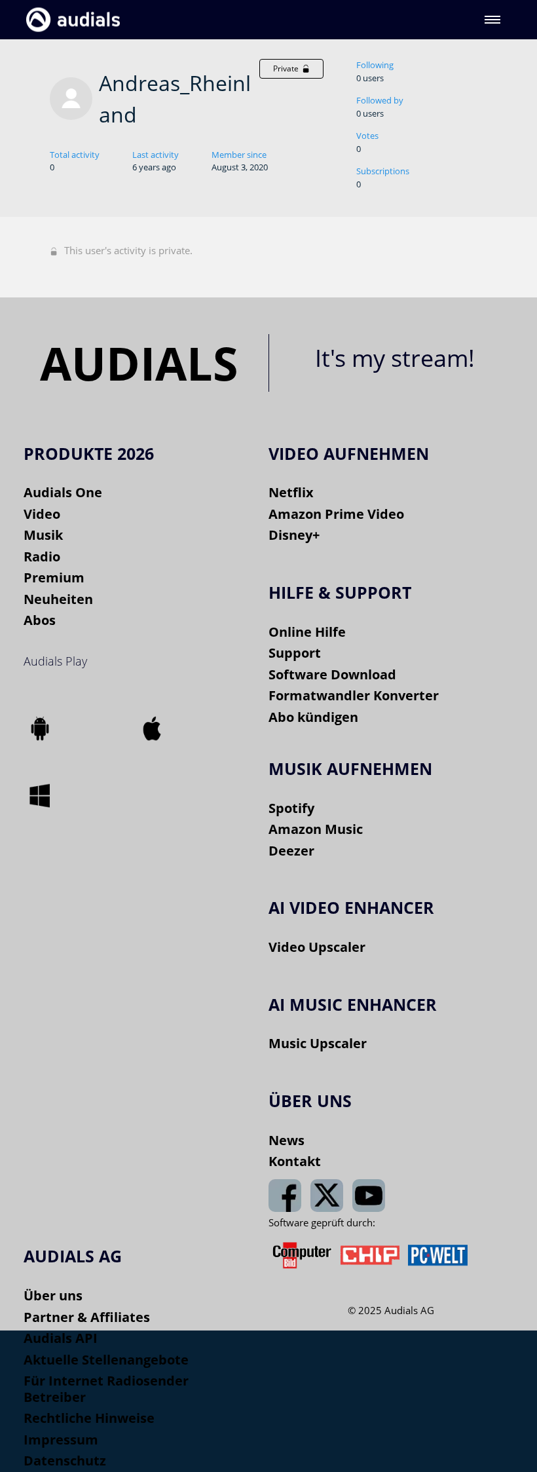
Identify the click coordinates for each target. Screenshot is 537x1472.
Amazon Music (315, 829)
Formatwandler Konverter (353, 695)
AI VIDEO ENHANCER (351, 907)
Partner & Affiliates (87, 1317)
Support (294, 653)
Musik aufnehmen (350, 768)
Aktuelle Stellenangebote (106, 1359)
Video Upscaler (316, 947)
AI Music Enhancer (352, 1004)
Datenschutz (65, 1460)
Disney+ (294, 535)
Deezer (291, 850)
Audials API (61, 1338)
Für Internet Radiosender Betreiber (106, 1389)
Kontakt (294, 1161)
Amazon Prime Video (336, 514)
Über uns (53, 1295)
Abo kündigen (313, 717)
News (286, 1140)
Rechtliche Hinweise (89, 1418)
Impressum (61, 1439)
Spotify (291, 808)
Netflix (291, 492)
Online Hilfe (307, 632)
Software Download (332, 674)
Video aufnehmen (348, 453)
